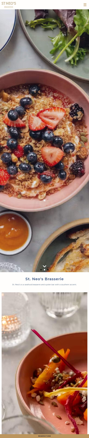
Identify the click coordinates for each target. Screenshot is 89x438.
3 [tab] (48, 270)
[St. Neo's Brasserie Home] (9, 4)
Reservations (44, 436)
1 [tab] (41, 270)
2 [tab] (44, 270)
